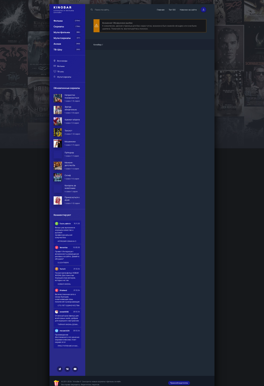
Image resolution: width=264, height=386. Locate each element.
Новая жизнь (64, 284)
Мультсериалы (62, 38)
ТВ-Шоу (58, 49)
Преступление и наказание (68, 346)
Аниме (57, 43)
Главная (161, 9)
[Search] (92, 9)
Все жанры (62, 60)
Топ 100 (172, 9)
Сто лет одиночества (68, 305)
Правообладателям (179, 383)
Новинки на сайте (188, 9)
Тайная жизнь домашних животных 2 (68, 324)
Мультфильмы (62, 32)
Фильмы (58, 20)
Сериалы (59, 26)
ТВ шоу (60, 71)
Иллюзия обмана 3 (66, 241)
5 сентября (63, 262)
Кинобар (97, 44)
